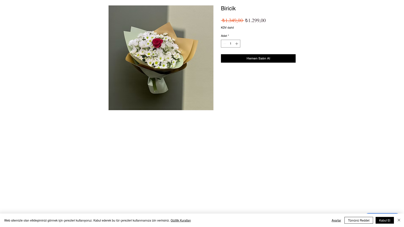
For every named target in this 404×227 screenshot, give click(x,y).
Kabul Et (384, 220)
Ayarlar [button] (336, 220)
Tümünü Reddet (358, 220)
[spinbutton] (230, 43)
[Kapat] (398, 220)
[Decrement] (224, 43)
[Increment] (237, 43)
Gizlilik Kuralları (181, 220)
